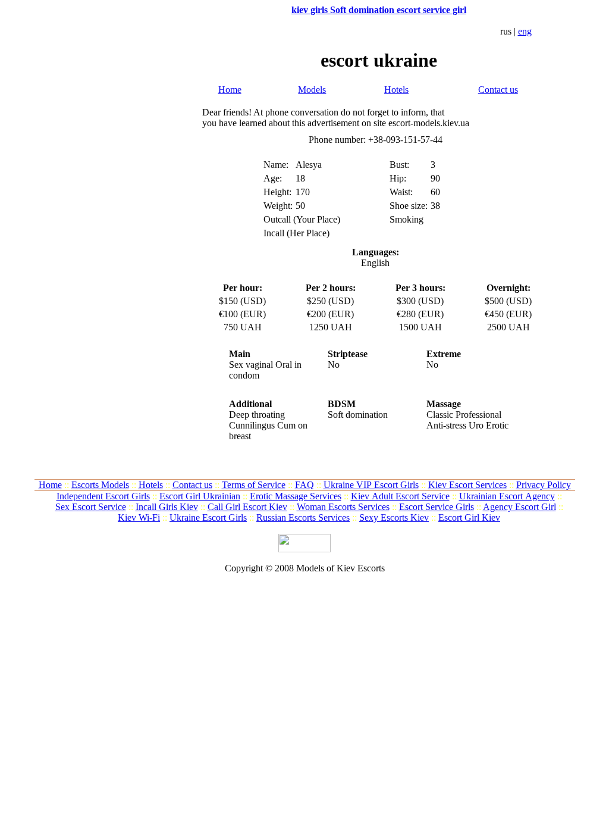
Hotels (396, 90)
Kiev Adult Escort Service (400, 496)
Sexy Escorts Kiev (394, 517)
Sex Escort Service (90, 507)
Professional (478, 414)
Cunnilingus (252, 425)
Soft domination (358, 414)
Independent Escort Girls (103, 496)
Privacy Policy (543, 485)
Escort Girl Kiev (469, 517)
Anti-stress (446, 425)
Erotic (497, 425)
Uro (476, 425)
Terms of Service (253, 485)
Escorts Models (100, 485)
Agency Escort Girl (519, 507)
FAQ (304, 485)
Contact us (498, 90)
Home (229, 90)
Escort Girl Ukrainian (199, 496)
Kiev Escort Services (467, 485)
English (375, 263)
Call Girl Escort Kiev (247, 507)
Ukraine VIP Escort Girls (371, 485)
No (334, 364)
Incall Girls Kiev (167, 507)
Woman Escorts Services (343, 507)
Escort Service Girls (436, 507)
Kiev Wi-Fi (139, 517)
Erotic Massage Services (295, 496)
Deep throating (257, 414)
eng (525, 31)
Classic (439, 414)
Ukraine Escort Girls (208, 517)
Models (312, 90)
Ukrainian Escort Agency (507, 496)
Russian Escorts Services (303, 517)
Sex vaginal (251, 364)
